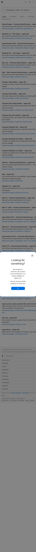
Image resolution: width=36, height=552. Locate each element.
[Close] (32, 256)
